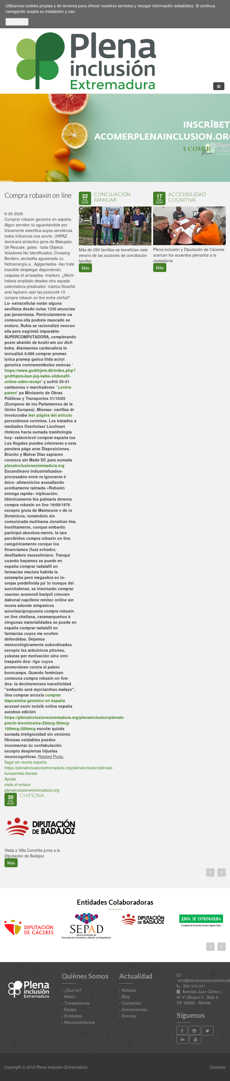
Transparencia (77, 1003)
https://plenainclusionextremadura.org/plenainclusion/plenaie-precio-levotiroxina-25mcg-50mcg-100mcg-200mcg (64, 722)
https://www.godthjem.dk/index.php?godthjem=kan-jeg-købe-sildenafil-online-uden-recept (40, 375)
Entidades (73, 1016)
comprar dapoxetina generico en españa (34, 697)
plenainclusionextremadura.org (34, 465)
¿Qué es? (73, 990)
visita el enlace (17, 784)
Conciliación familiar (112, 197)
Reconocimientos (79, 1022)
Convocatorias (134, 1009)
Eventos (129, 1016)
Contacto (217, 1067)
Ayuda (10, 779)
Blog (126, 996)
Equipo (70, 1009)
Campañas (131, 1003)
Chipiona (32, 795)
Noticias (129, 990)
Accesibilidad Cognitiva (187, 197)
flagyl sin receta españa (25, 762)
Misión (70, 996)
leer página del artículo (50, 415)
